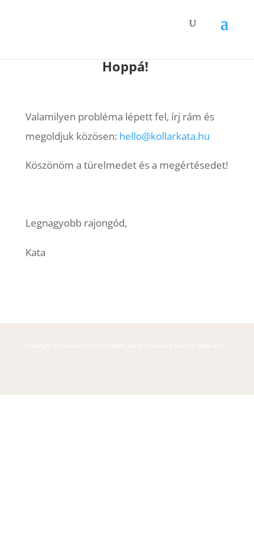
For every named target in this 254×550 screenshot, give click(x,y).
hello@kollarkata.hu (164, 136)
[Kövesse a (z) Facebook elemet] (33, 377)
